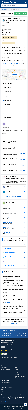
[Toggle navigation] (25, 2)
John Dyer (10, 63)
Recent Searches (7, 356)
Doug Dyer (20, 63)
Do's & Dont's (17, 369)
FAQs (16, 365)
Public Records (4, 371)
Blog (16, 363)
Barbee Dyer (7, 302)
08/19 (8, 357)
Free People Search (5, 383)
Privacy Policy (5, 401)
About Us (8, 406)
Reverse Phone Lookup (5, 369)
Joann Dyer (15, 63)
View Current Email (9, 43)
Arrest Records (4, 385)
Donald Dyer (4, 65)
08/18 (11, 357)
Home (5, 406)
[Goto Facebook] (2, 347)
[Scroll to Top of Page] (25, 404)
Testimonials (17, 374)
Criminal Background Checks (6, 387)
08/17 (13, 357)
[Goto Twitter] (4, 347)
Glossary (17, 367)
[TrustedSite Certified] (4, 354)
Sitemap (2, 389)
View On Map (14, 74)
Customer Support (18, 371)
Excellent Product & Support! (7, 349)
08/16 (16, 357)
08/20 (5, 357)
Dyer (10, 9)
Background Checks (5, 365)
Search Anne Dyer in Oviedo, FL (10, 5)
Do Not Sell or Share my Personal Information (20, 377)
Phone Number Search (5, 382)
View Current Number (10, 37)
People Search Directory (6, 363)
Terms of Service (22, 399)
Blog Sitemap (3, 391)
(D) (7, 9)
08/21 (2, 357)
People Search (3, 9)
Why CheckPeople (18, 372)
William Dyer (4, 63)
